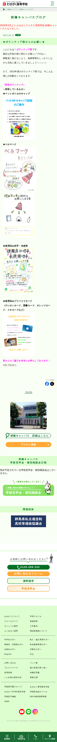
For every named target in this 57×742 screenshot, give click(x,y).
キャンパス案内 (11, 626)
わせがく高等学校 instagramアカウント (35, 711)
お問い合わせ (10, 663)
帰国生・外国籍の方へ (14, 644)
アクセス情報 (28, 444)
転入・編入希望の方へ (39, 640)
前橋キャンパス (12, 9)
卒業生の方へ (36, 649)
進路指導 (34, 621)
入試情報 (18, 35)
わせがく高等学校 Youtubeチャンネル (22, 711)
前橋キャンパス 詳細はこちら (30, 435)
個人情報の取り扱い (38, 668)
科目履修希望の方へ (38, 644)
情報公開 (34, 677)
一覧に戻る (28, 392)
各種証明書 (35, 673)
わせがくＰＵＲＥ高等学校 (31, 25)
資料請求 (28, 581)
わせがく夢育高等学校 (39, 687)
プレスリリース (11, 668)
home (4, 9)
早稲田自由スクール (38, 692)
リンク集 (34, 663)
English (8, 654)
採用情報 (8, 673)
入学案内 (34, 626)
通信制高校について (38, 631)
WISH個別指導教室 (38, 697)
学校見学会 (28, 588)
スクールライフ (11, 621)
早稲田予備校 (10, 697)
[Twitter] (52, 384)
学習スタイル (36, 616)
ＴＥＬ (35, 739)
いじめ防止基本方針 (13, 677)
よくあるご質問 (11, 631)
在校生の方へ (10, 649)
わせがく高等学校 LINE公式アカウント (28, 711)
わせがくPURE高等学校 (14, 692)
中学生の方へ (10, 640)
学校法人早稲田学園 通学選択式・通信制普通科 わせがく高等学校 (15, 3)
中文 (32, 654)
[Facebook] (47, 384)
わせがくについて (12, 616)
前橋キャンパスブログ (26, 9)
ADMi (7, 701)
